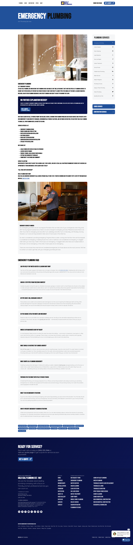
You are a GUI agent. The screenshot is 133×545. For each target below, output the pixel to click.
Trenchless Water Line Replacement (103, 483)
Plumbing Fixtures (98, 83)
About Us (60, 494)
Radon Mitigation (98, 79)
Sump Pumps (97, 67)
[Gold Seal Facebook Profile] (22, 512)
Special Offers (62, 486)
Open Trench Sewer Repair (100, 491)
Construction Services (100, 112)
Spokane (39, 528)
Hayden (79, 526)
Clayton (32, 526)
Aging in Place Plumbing (99, 87)
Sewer (25, 3)
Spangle (34, 528)
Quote (108, 3)
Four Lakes (60, 526)
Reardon (30, 528)
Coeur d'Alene (37, 526)
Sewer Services (98, 106)
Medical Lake (94, 526)
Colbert (42, 526)
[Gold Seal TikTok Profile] (35, 512)
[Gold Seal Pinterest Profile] (41, 512)
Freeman (65, 526)
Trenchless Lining (98, 486)
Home (59, 478)
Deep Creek (47, 526)
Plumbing (21, 3)
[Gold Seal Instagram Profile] (25, 512)
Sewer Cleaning (97, 494)
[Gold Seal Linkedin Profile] (38, 512)
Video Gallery (61, 497)
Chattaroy (23, 526)
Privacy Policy (101, 537)
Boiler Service (97, 75)
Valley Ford (43, 528)
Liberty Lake (84, 526)
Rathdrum (25, 528)
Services (60, 481)
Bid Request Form (75, 478)
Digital (26, 537)
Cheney (28, 526)
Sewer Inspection (98, 497)
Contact (60, 505)
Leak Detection (97, 55)
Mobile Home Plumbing (99, 71)
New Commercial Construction (101, 499)
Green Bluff (70, 526)
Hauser (75, 526)
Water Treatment (98, 63)
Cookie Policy (108, 537)
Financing (60, 489)
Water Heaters (97, 47)
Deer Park (53, 526)
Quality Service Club (98, 96)
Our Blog (60, 499)
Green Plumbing (97, 92)
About (41, 3)
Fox (24, 537)
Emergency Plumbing (99, 43)
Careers (60, 502)
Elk (56, 526)
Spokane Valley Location (24, 491)
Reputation (61, 491)
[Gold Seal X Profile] (32, 512)
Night (22, 537)
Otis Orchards (108, 526)
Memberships (61, 483)
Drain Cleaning (97, 51)
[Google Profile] (19, 512)
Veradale (49, 528)
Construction (31, 3)
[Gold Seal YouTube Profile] (29, 512)
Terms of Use (94, 537)
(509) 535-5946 (97, 3)
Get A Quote (25, 109)
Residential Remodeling (100, 505)
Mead (89, 526)
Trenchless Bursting (99, 489)
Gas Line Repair (97, 59)
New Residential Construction (101, 502)
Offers (37, 3)
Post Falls (20, 528)
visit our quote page (26, 452)
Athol (19, 526)
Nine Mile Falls (101, 526)
